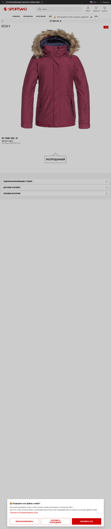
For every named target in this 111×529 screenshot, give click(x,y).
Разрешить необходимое (55, 521)
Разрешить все (86, 521)
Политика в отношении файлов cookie (24, 512)
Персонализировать (24, 521)
